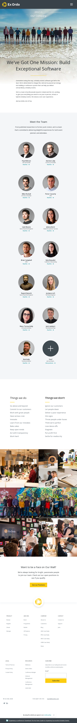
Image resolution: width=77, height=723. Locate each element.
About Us (43, 620)
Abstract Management (28, 677)
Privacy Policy (9, 668)
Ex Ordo (11, 4)
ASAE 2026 (28, 688)
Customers (44, 623)
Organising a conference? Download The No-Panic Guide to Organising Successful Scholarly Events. (39, 720)
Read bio (25, 164)
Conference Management (28, 683)
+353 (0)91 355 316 (38, 699)
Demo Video (28, 668)
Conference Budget (30, 672)
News (42, 646)
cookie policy (47, 715)
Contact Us (61, 620)
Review (8, 620)
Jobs (59, 627)
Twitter (4, 703)
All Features (27, 631)
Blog (42, 627)
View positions (49, 363)
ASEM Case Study (45, 642)
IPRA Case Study (45, 635)
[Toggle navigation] (72, 4)
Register (8, 623)
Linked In (7, 703)
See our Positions (38, 585)
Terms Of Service (10, 665)
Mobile (25, 627)
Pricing (25, 635)
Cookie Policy (9, 672)
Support (60, 623)
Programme (27, 623)
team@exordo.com (53, 699)
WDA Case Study (45, 638)
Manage (8, 631)
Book (25, 620)
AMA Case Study (45, 631)
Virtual (8, 627)
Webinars (27, 665)
